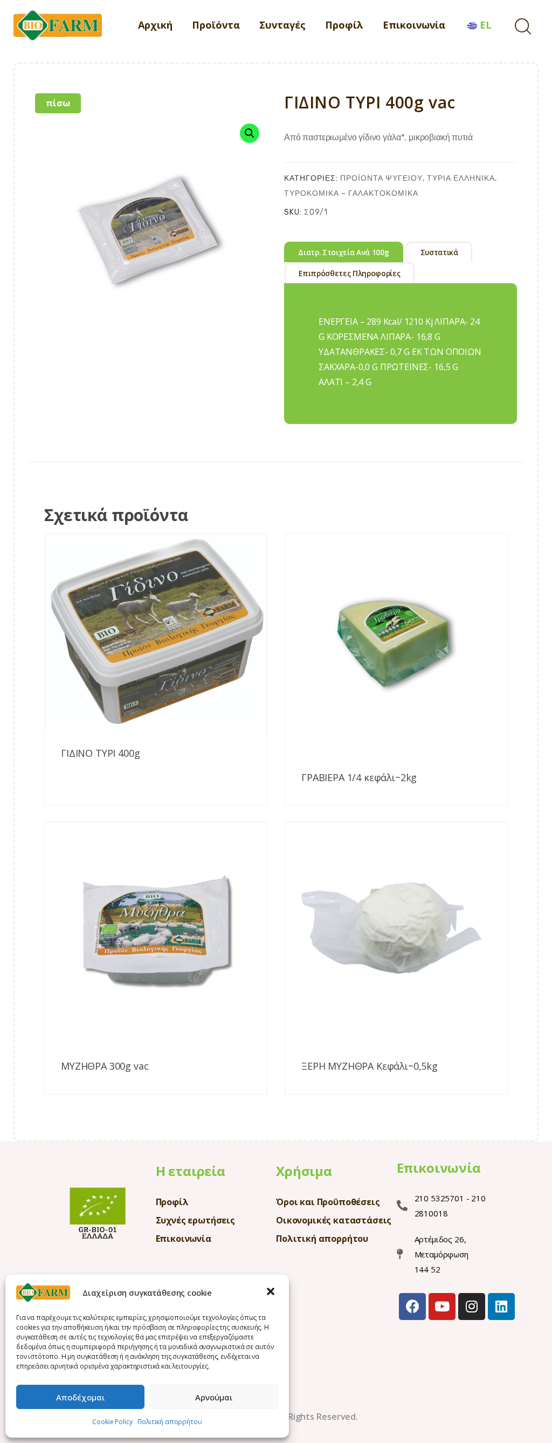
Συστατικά (439, 252)
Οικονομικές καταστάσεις (333, 1220)
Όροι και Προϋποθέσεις (328, 1202)
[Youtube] (442, 1306)
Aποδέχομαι (80, 1397)
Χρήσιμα (304, 1171)
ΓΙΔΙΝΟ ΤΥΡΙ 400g (100, 754)
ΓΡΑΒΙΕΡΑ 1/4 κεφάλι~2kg (359, 778)
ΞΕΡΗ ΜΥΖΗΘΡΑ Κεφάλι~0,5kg (369, 1066)
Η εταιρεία (190, 1171)
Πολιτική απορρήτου (169, 1421)
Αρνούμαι (214, 1397)
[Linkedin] (501, 1306)
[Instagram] (471, 1306)
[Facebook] (412, 1306)
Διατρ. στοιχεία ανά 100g (343, 252)
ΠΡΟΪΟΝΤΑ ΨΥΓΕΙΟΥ (381, 178)
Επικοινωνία (183, 1238)
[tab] (343, 252)
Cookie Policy (112, 1421)
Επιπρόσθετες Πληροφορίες (349, 273)
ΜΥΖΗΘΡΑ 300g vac (104, 1066)
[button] (271, 1292)
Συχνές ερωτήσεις (195, 1220)
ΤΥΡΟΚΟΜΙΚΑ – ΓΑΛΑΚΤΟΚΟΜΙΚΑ (351, 193)
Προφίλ (172, 1202)
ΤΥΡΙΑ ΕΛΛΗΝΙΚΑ (461, 178)
